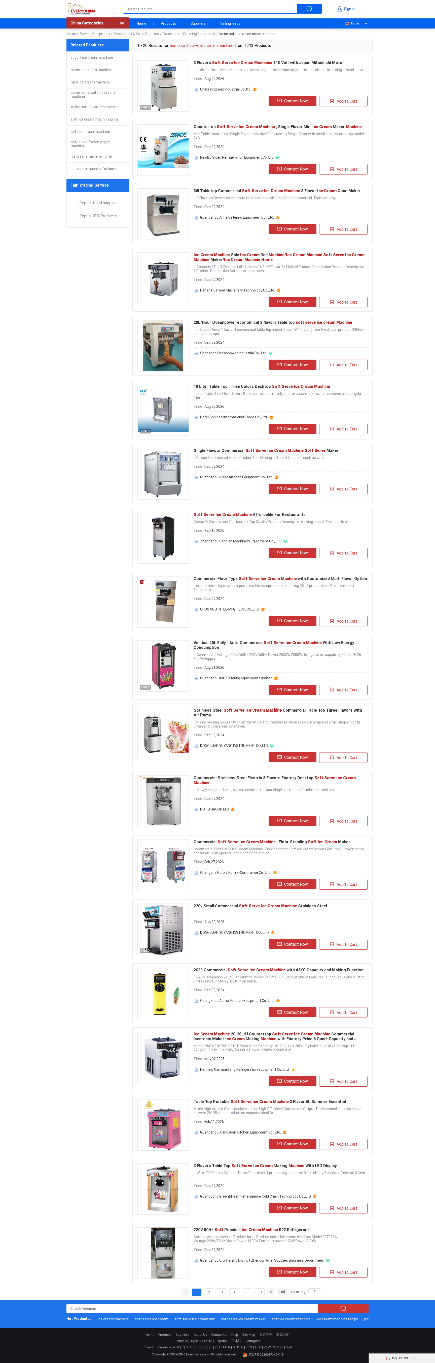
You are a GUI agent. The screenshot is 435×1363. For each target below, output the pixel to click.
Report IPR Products (98, 216)
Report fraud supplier (98, 202)
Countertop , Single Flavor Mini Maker (278, 126)
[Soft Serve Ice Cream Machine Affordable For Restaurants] (163, 537)
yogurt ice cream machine (92, 57)
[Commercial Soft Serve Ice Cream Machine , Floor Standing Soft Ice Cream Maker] (163, 865)
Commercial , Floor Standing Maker (272, 841)
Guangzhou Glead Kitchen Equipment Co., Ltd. (236, 477)
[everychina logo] (80, 9)
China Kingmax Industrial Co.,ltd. (225, 89)
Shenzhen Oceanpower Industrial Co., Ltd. (233, 353)
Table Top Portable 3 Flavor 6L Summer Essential (270, 1101)
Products (168, 23)
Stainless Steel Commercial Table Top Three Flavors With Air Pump (278, 712)
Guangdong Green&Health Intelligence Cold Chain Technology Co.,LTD (255, 1196)
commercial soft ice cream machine (93, 95)
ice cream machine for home (94, 169)
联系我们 (282, 1334)
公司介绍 (265, 1334)
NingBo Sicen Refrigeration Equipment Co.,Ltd (237, 157)
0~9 (289, 1347)
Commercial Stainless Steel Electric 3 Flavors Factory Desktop (275, 780)
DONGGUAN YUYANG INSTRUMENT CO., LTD (234, 933)
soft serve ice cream (137, 1319)
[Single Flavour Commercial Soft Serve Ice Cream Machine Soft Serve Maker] (163, 473)
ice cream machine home (91, 156)
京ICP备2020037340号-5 (266, 1354)
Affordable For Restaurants (250, 514)
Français (181, 1341)
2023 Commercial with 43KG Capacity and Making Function (279, 970)
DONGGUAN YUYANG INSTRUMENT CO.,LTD (234, 746)
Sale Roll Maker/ (279, 257)
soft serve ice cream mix (180, 1319)
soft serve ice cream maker (228, 1319)
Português (252, 1341)
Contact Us (219, 1334)
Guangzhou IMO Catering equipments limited (236, 678)
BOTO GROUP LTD (214, 809)
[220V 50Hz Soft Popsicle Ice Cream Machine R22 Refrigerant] (163, 1253)
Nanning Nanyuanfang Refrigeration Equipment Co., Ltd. (244, 1069)
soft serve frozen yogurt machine (91, 144)
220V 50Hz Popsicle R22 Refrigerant (251, 1229)
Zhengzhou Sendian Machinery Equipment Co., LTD (241, 541)
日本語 (236, 1341)
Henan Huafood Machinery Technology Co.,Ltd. (237, 290)
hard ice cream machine (90, 82)
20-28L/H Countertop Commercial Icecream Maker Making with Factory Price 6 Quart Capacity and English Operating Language (274, 1036)
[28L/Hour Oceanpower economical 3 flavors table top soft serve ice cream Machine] (163, 345)
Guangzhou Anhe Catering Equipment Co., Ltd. (237, 217)
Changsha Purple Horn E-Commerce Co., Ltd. (235, 873)
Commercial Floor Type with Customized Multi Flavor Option (280, 578)
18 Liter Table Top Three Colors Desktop (262, 386)
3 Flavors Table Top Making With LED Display (265, 1165)
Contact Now (296, 101)
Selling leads (230, 23)
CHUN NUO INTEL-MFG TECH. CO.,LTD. (229, 609)
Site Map (248, 1334)
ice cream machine (98, 1319)
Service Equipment (95, 34)
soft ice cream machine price (94, 119)
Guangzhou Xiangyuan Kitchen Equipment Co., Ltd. (240, 1132)
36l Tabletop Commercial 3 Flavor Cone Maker (277, 190)
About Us (200, 1334)
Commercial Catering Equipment (189, 34)
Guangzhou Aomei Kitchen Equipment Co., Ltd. (237, 1001)
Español (222, 1341)
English (356, 23)
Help (234, 1334)
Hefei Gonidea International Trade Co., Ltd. (234, 417)
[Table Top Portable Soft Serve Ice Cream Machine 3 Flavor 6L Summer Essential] (163, 1124)
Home (141, 23)
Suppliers (198, 23)
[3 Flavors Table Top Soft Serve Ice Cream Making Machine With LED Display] (163, 1189)
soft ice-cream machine (90, 132)
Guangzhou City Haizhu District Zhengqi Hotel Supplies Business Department (262, 1260)
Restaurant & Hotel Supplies (136, 34)
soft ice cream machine (276, 1319)
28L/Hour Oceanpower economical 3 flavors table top (273, 322)
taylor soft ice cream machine (95, 107)
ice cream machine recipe (323, 1319)
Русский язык (201, 1341)
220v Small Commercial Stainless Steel (260, 906)
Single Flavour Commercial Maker (266, 450)
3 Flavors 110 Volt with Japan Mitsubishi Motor (269, 62)
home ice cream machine (91, 70)
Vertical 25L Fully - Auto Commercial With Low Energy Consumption (274, 645)
